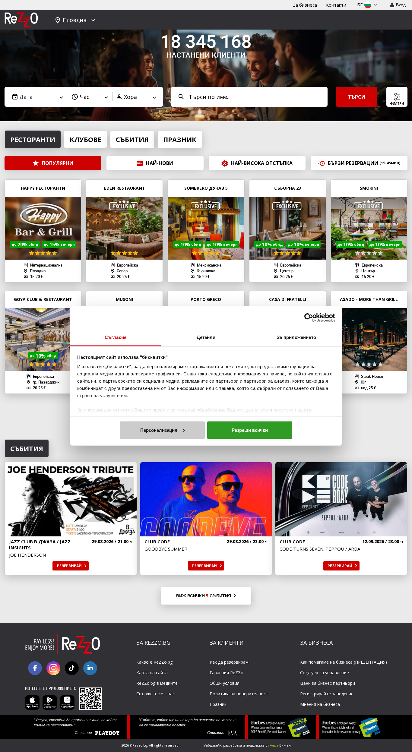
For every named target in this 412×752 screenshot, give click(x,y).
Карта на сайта (152, 672)
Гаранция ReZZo (226, 672)
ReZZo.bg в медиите (157, 683)
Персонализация (158, 429)
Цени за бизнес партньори (327, 683)
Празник (179, 139)
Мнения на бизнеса (320, 704)
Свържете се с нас (155, 694)
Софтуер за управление (324, 672)
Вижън (280, 745)
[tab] (204, 114)
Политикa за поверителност (239, 694)
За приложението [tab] (296, 337)
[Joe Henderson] (71, 499)
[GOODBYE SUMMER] (206, 499)
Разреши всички (250, 429)
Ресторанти (32, 139)
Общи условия (224, 683)
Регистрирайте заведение (326, 694)
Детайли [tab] (206, 337)
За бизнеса (305, 5)
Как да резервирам (229, 662)
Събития (132, 139)
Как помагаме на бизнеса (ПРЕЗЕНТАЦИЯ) (343, 662)
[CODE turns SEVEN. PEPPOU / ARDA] (341, 499)
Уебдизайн (212, 745)
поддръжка (255, 745)
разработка (232, 745)
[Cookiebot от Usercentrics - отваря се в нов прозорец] (308, 317)
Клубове (85, 139)
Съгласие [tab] (115, 337)
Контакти (336, 5)
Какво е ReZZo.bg (154, 662)
